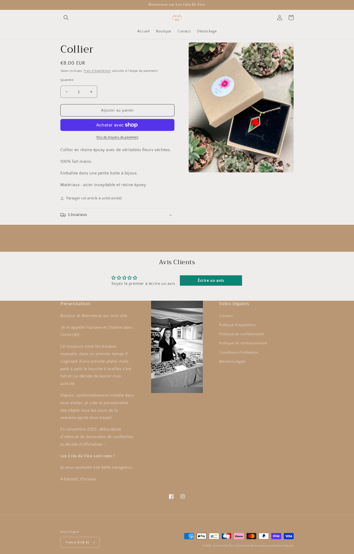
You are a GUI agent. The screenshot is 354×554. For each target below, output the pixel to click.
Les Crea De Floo (223, 545)
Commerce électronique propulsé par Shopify (264, 545)
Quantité (67, 80)
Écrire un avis (211, 280)
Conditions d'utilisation (238, 352)
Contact (225, 316)
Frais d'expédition (97, 71)
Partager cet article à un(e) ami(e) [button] (94, 198)
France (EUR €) (77, 542)
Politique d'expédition (237, 325)
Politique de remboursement (243, 343)
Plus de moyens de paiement (117, 137)
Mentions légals (232, 362)
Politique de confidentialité (241, 334)
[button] (66, 17)
